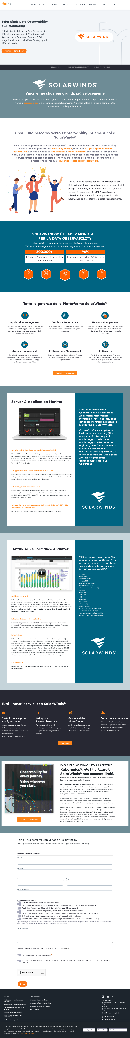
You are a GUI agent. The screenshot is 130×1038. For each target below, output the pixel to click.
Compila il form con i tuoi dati (28, 854)
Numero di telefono (23, 889)
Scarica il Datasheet (29, 819)
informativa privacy (64, 948)
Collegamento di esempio (14, 50)
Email (20, 858)
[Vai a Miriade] (8, 4)
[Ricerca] (125, 4)
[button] (34, 4)
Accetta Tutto (102, 1030)
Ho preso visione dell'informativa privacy (36, 955)
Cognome (69, 879)
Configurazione (89, 1030)
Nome (19, 879)
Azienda (20, 868)
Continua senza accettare (118, 1030)
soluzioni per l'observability (78, 67)
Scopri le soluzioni (64, 154)
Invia (22, 984)
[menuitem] (16, 1000)
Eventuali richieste (22, 928)
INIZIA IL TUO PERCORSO (102, 67)
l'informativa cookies (27, 1033)
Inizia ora (65, 743)
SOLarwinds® (56, 67)
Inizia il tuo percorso (65, 373)
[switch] (19, 955)
